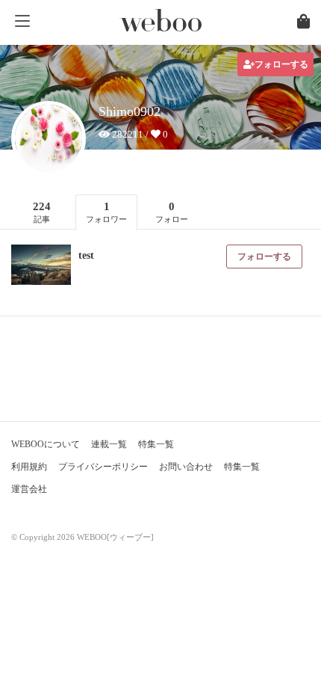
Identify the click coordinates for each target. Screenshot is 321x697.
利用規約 (29, 466)
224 (42, 212)
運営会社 (29, 489)
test (86, 255)
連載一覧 (109, 444)
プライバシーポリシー (103, 466)
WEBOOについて (45, 444)
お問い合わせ (186, 466)
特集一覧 (156, 444)
